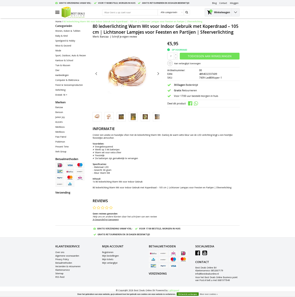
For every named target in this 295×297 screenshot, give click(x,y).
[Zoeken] (186, 12)
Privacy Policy (62, 259)
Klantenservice (62, 269)
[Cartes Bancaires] (60, 184)
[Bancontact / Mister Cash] (60, 171)
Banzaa (104, 36)
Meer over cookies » (209, 294)
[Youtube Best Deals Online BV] (204, 254)
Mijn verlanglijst (110, 262)
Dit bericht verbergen (187, 294)
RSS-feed (59, 276)
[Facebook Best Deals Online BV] (197, 254)
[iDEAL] (60, 165)
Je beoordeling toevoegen (106, 219)
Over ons (59, 252)
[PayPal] (60, 177)
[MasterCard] (70, 177)
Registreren (107, 252)
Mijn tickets (107, 259)
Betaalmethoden (63, 262)
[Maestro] (80, 165)
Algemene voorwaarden (67, 255)
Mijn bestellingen (110, 255)
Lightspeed (173, 290)
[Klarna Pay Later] (80, 171)
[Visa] (70, 165)
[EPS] (80, 177)
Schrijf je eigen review (124, 36)
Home (58, 21)
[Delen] (191, 103)
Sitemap (59, 273)
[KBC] (70, 184)
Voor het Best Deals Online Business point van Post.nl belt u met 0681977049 (216, 279)
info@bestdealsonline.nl (207, 273)
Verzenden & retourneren (68, 266)
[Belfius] (70, 171)
